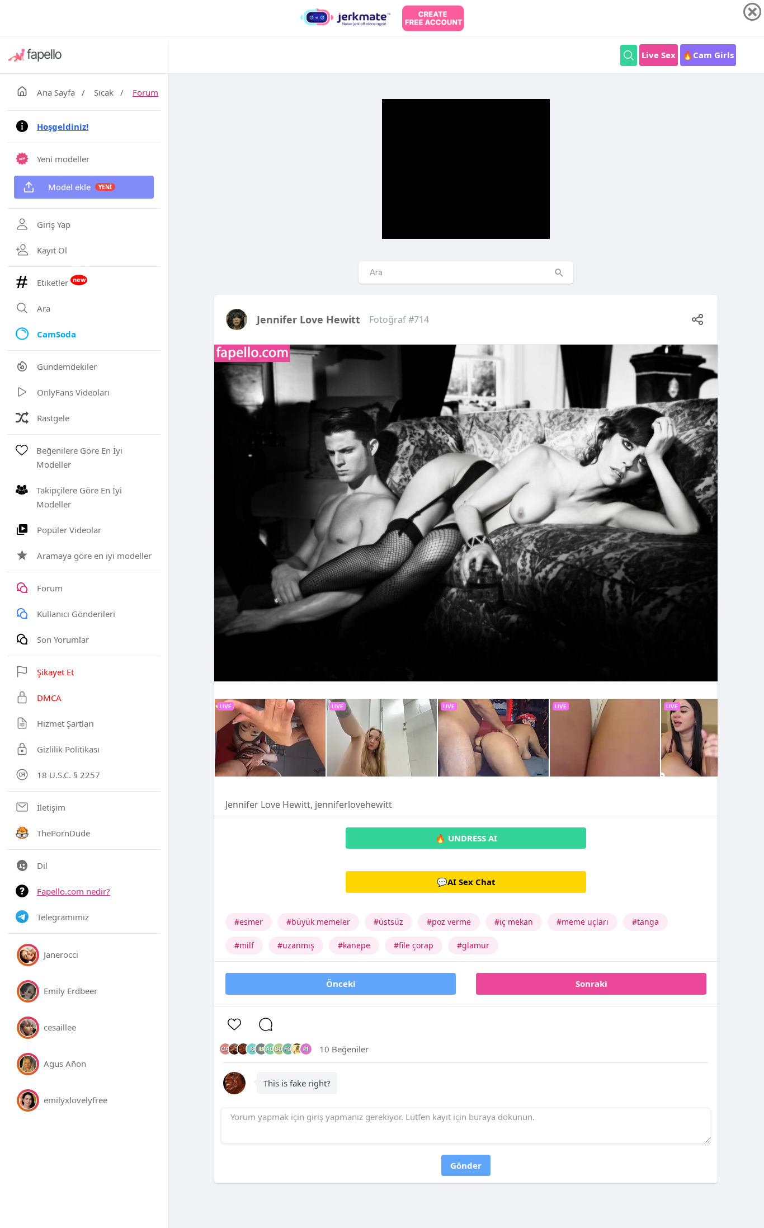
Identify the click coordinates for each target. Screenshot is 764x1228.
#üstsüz (388, 921)
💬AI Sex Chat (466, 881)
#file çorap (413, 945)
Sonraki (591, 983)
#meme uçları (583, 921)
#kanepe (354, 945)
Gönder (466, 1165)
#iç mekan (513, 921)
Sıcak (104, 92)
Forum (145, 92)
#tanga (645, 921)
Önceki (341, 983)
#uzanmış (295, 945)
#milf (244, 945)
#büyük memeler (318, 921)
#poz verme (449, 921)
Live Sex (659, 54)
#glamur (473, 945)
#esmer (248, 921)
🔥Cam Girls (708, 54)
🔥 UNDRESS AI (466, 838)
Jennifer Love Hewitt (308, 319)
